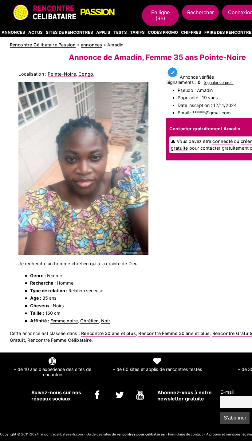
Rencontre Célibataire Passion (43, 44)
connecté (222, 141)
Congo (85, 74)
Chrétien (89, 320)
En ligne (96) (160, 15)
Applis (103, 32)
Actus (35, 32)
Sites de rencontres (69, 32)
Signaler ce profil (219, 82)
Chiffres (191, 32)
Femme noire (64, 320)
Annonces (13, 32)
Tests (120, 32)
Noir (105, 320)
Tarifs (137, 32)
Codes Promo (163, 32)
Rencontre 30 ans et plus (108, 333)
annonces (91, 44)
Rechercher (200, 12)
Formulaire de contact (185, 434)
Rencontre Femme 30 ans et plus (174, 333)
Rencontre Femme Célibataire (59, 340)
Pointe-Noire (62, 74)
